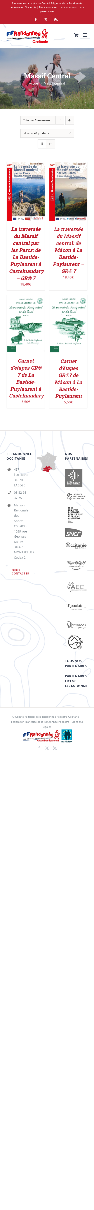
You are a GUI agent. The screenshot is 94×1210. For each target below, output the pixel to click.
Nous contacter (48, 7)
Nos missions (69, 7)
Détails (29, 195)
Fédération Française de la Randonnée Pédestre (40, 722)
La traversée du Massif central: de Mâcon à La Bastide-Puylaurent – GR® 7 (68, 250)
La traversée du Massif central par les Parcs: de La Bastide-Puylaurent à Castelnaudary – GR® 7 (26, 253)
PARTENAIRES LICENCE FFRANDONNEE (77, 681)
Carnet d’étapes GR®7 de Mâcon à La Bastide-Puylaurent (68, 378)
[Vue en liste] (50, 144)
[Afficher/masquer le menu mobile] (85, 35)
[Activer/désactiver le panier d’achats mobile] (76, 35)
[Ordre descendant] (69, 120)
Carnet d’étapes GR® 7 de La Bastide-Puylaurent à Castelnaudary (26, 378)
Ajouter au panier (25, 190)
